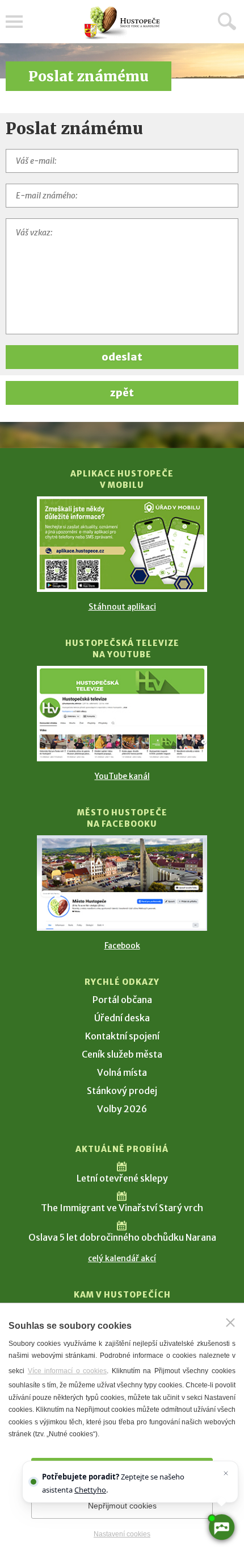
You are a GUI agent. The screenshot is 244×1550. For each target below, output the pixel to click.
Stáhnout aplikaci (122, 607)
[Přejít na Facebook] (122, 883)
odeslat (122, 356)
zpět (122, 392)
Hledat (227, 21)
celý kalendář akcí (122, 1258)
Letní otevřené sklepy (122, 1178)
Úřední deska (122, 1017)
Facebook (122, 945)
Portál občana (122, 999)
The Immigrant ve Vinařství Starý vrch (122, 1207)
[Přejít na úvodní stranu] (122, 23)
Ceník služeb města (122, 1054)
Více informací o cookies (67, 1371)
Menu (14, 21)
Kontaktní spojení (122, 1036)
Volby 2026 (122, 1108)
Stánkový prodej (122, 1090)
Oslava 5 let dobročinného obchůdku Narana (122, 1237)
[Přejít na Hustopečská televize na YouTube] (122, 713)
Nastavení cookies (122, 1534)
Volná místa (122, 1072)
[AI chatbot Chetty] (221, 1527)
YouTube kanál (122, 776)
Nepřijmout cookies (122, 1505)
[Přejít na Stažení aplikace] (122, 544)
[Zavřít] (230, 1322)
